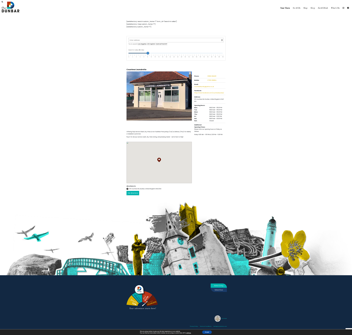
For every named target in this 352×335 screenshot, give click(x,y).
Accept (207, 332)
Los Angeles (142, 44)
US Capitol (151, 44)
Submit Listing (218, 286)
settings (188, 333)
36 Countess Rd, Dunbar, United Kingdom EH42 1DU (145, 189)
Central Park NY (161, 44)
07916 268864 (211, 80)
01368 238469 (211, 76)
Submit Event (219, 290)
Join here (224, 318)
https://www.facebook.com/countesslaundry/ (209, 93)
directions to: (131, 186)
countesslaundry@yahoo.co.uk (204, 86)
